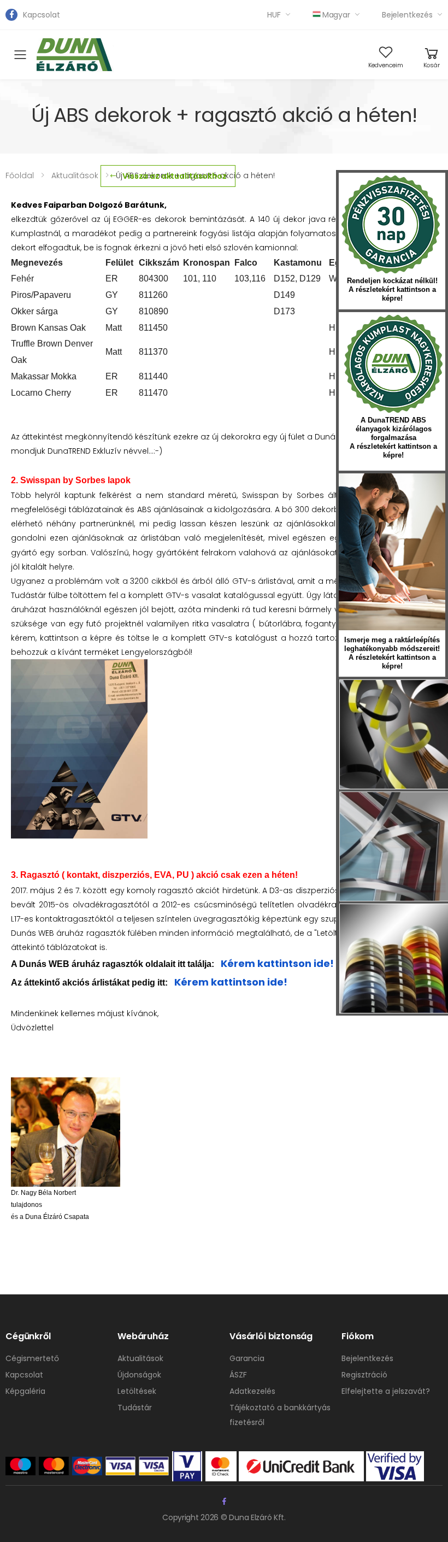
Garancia (246, 1358)
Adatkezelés (252, 1391)
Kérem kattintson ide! (277, 963)
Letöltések (136, 1391)
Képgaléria (25, 1391)
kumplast (393, 364)
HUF (274, 14)
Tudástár (134, 1407)
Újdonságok (139, 1374)
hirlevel (392, 551)
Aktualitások (140, 1358)
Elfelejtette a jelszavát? (385, 1391)
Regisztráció (364, 1374)
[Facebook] (11, 15)
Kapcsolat (41, 14)
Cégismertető (32, 1358)
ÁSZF (238, 1374)
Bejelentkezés (407, 14)
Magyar (336, 14)
